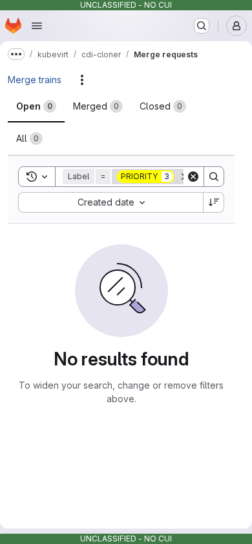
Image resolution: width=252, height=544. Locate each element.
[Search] (214, 176)
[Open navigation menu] (36, 25)
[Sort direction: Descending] (214, 202)
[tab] (36, 106)
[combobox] (110, 202)
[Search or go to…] (201, 26)
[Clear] (193, 176)
